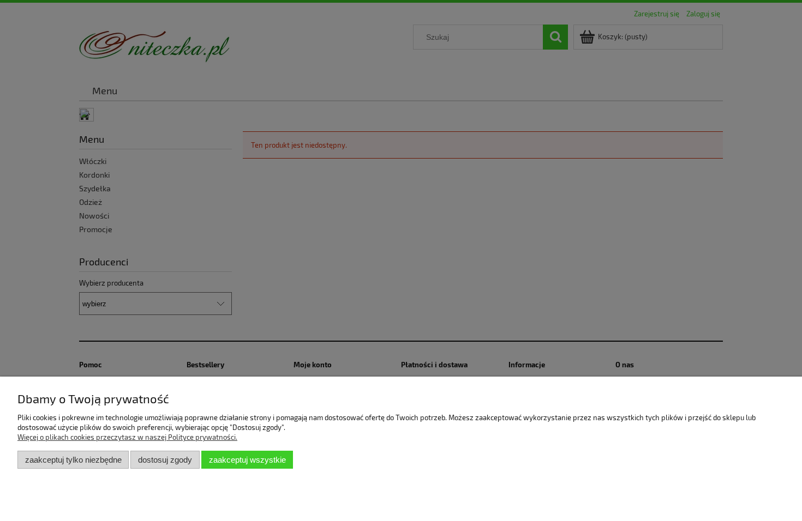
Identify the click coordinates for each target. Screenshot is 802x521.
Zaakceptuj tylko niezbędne (73, 459)
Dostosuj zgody (165, 459)
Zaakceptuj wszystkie (247, 459)
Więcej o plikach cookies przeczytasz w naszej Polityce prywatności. (127, 437)
